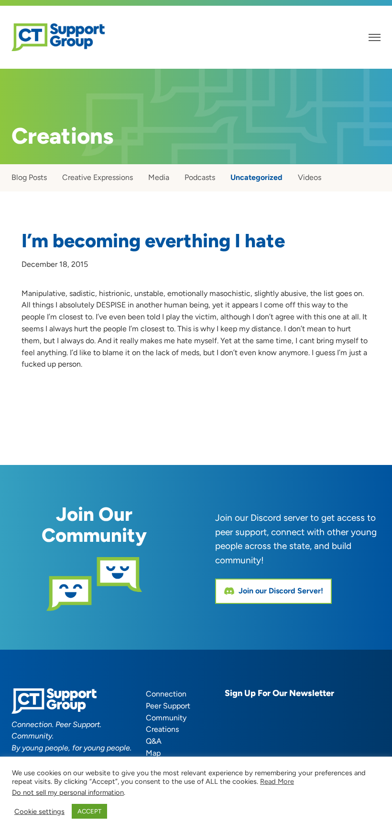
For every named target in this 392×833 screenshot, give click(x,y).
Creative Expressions (97, 177)
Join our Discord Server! (281, 590)
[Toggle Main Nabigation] (375, 37)
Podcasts (200, 177)
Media (158, 177)
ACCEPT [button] (89, 811)
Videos (309, 177)
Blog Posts (29, 177)
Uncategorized (256, 177)
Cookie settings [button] (39, 811)
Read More (277, 781)
